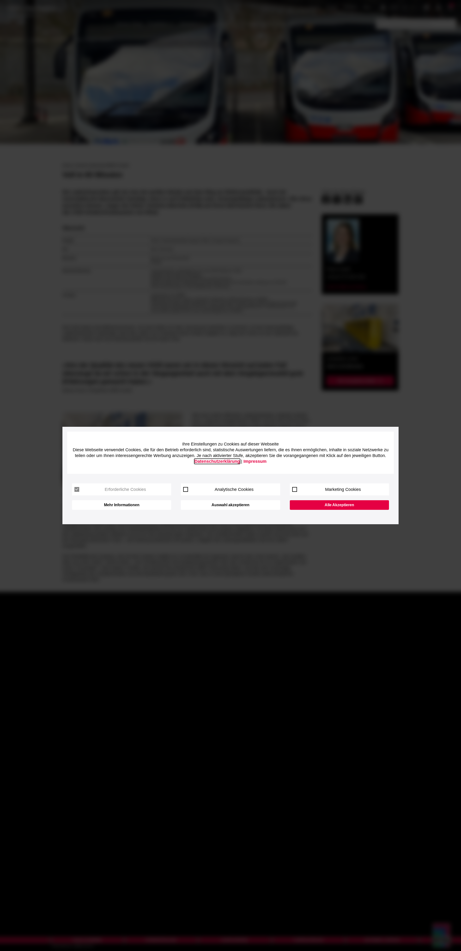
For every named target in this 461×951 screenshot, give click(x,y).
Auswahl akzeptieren (230, 505)
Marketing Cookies (343, 489)
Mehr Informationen (122, 505)
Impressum (255, 461)
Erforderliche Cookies (125, 489)
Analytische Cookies (234, 489)
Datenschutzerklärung (217, 461)
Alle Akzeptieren (339, 505)
